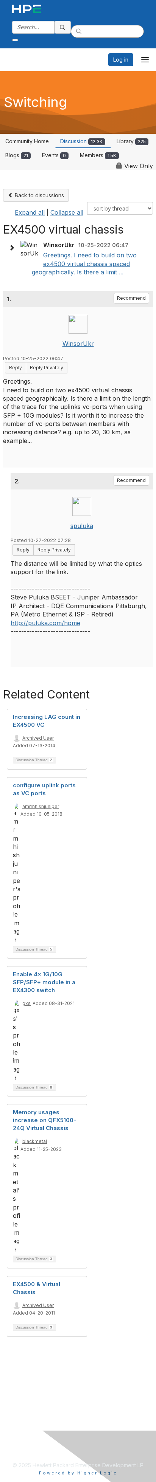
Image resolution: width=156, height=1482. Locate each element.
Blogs (16, 155)
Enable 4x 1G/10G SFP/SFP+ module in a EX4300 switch (44, 982)
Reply (15, 367)
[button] (14, 248)
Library (131, 141)
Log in (120, 59)
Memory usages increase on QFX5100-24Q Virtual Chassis (44, 1120)
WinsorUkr (78, 343)
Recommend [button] (131, 298)
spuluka (81, 526)
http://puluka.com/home (45, 623)
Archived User (38, 738)
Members (98, 155)
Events (54, 155)
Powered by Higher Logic (78, 1473)
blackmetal (34, 1141)
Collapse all (66, 212)
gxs (26, 1003)
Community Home (27, 141)
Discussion (81, 141)
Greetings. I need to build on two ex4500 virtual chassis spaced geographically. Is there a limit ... (84, 263)
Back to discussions (38, 195)
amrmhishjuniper (40, 806)
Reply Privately (46, 367)
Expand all (30, 212)
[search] (63, 27)
